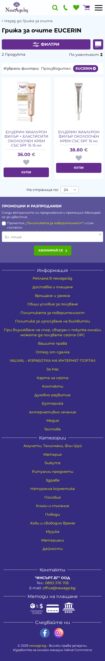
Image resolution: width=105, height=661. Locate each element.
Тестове (52, 429)
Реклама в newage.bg (52, 278)
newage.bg (37, 645)
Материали (52, 540)
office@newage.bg (59, 588)
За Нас (52, 369)
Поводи (52, 514)
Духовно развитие (52, 395)
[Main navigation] (98, 7)
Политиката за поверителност (54, 223)
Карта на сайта (52, 378)
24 (66, 189)
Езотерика (52, 403)
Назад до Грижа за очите (28, 21)
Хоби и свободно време (52, 523)
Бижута (52, 463)
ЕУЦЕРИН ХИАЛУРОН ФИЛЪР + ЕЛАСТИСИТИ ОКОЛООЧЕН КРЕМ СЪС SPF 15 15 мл (26, 139)
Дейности (53, 548)
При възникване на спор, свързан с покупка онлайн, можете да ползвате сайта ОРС (52, 332)
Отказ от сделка (53, 352)
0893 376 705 (57, 583)
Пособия (52, 497)
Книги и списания (52, 505)
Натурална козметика (52, 488)
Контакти (52, 386)
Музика (52, 531)
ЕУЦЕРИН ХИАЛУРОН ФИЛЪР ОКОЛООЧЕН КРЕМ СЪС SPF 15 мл (79, 136)
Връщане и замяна (52, 295)
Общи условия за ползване (52, 304)
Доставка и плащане (52, 287)
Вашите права (52, 343)
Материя (52, 454)
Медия (52, 420)
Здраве (53, 480)
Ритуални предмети (52, 471)
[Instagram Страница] (59, 633)
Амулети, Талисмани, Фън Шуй (52, 445)
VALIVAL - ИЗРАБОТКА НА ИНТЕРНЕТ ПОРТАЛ (53, 360)
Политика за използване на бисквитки (52, 321)
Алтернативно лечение (52, 412)
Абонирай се (50, 250)
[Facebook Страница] (45, 633)
